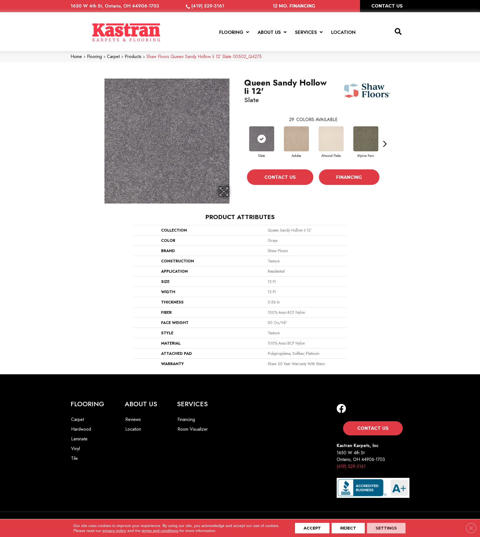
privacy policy (114, 530)
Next (385, 143)
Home (76, 56)
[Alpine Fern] (366, 139)
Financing (349, 177)
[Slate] (262, 139)
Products (133, 56)
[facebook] (341, 409)
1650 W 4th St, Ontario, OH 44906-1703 (115, 6)
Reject (348, 528)
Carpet (113, 56)
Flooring (94, 56)
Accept (312, 528)
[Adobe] (296, 139)
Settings (386, 528)
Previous (241, 143)
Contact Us (280, 177)
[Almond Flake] (331, 139)
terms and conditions (160, 530)
